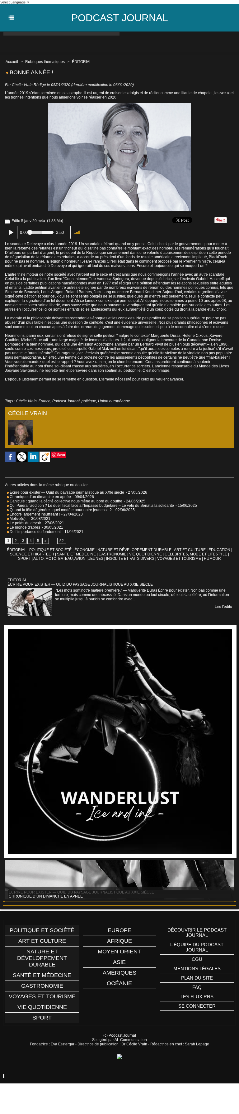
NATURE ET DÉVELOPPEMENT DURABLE (134, 550)
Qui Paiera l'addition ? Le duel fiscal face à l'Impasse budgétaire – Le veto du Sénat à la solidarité (91, 505)
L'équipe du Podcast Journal (196, 947)
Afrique (119, 941)
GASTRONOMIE (112, 554)
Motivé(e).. (18, 518)
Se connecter (197, 1006)
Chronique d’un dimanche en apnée (40, 497)
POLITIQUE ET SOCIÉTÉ (50, 550)
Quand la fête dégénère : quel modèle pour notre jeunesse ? (60, 510)
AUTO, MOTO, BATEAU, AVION (59, 558)
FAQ (197, 987)
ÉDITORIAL (81, 62)
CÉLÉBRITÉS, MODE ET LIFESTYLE (196, 554)
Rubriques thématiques (45, 62)
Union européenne (114, 401)
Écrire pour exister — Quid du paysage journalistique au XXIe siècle (66, 492)
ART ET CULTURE (190, 550)
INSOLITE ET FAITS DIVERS (130, 558)
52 (61, 541)
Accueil (12, 62)
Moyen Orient (119, 951)
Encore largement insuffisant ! (34, 514)
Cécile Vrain (22, 85)
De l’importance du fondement (35, 532)
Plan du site (197, 978)
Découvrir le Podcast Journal (197, 932)
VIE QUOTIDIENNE (145, 554)
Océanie (119, 983)
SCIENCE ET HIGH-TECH (32, 554)
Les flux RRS (196, 996)
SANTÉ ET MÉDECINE (76, 554)
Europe (119, 930)
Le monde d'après (24, 527)
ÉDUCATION (219, 550)
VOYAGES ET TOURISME (179, 558)
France (44, 401)
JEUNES (95, 558)
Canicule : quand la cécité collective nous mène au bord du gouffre (65, 501)
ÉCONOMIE (84, 550)
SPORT (24, 558)
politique (89, 401)
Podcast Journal (119, 17)
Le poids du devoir (25, 523)
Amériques (119, 973)
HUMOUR (212, 558)
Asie (119, 962)
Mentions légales (197, 968)
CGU (197, 959)
